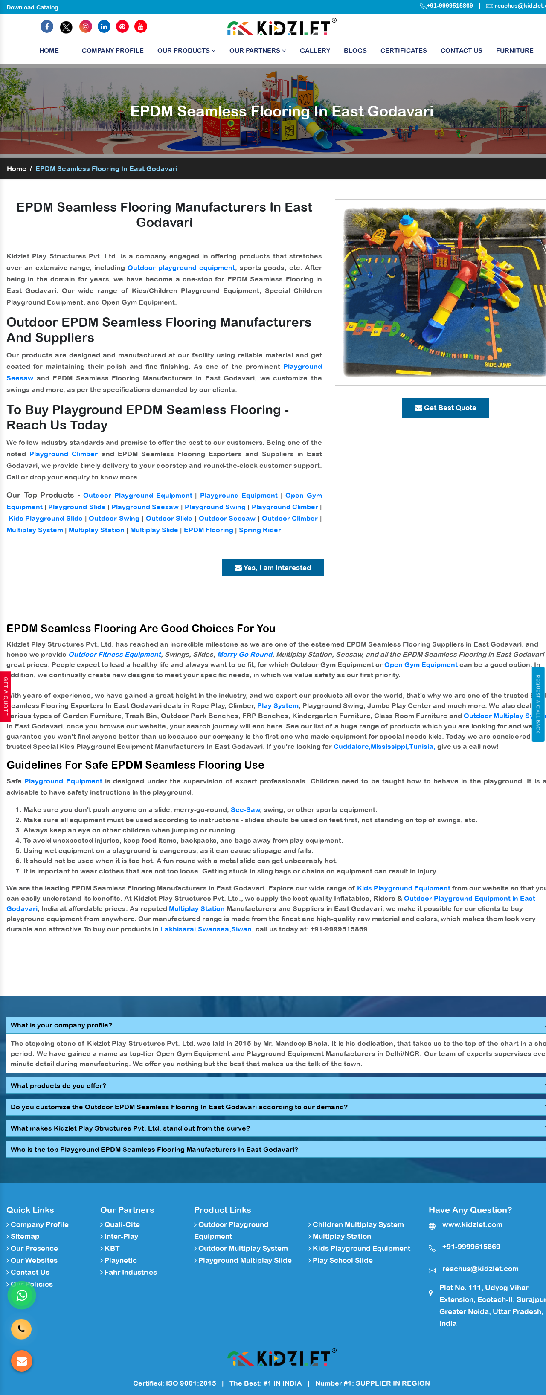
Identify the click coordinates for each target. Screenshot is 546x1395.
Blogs (355, 50)
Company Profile (113, 50)
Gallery (315, 50)
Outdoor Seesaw (227, 518)
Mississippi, (390, 746)
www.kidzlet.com (472, 1224)
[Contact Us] (21, 1327)
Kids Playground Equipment (403, 888)
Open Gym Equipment (421, 664)
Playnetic (120, 1260)
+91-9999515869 (450, 5)
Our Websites (33, 1260)
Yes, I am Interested (276, 567)
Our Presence (33, 1248)
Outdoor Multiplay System (242, 1248)
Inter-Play (120, 1236)
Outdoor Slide (169, 518)
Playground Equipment (239, 495)
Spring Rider (260, 530)
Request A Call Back (538, 704)
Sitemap (24, 1236)
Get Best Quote (449, 407)
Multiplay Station (97, 530)
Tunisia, (422, 746)
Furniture (515, 50)
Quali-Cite (121, 1224)
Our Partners (255, 50)
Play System (278, 705)
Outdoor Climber (290, 518)
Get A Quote (6, 696)
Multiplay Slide (154, 530)
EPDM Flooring (208, 530)
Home (49, 50)
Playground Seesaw (145, 506)
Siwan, (242, 929)
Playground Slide (76, 506)
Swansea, (214, 929)
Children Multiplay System (357, 1224)
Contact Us (461, 50)
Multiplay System (34, 530)
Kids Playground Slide (46, 518)
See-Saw (245, 809)
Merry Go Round (244, 654)
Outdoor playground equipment (181, 267)
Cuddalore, (352, 746)
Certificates (403, 50)
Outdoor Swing (114, 518)
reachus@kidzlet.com (480, 1268)
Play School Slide (342, 1260)
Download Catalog (32, 7)
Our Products (184, 50)
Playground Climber (63, 454)
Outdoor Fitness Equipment (114, 654)
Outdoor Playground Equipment (137, 495)
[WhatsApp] (21, 1295)
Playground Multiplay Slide (244, 1260)
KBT (111, 1248)
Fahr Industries (130, 1272)
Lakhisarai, (179, 929)
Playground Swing (215, 506)
